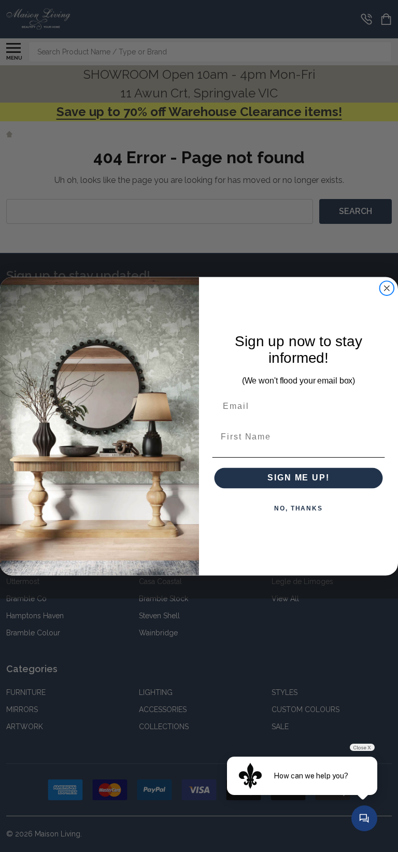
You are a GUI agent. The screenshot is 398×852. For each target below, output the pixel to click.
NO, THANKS (298, 508)
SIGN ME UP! (298, 477)
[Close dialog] (387, 288)
